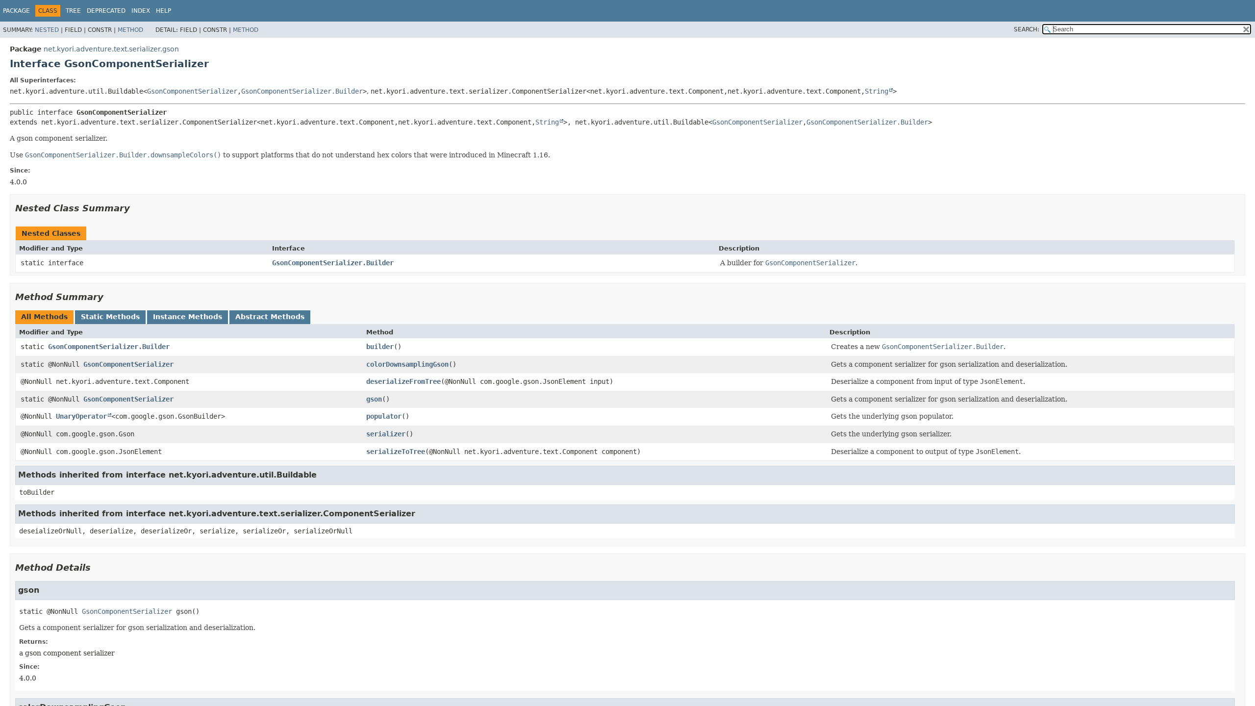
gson (374, 399)
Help (163, 10)
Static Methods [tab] (110, 317)
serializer (385, 434)
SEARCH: (1026, 29)
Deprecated (106, 10)
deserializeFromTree (403, 381)
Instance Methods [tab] (187, 317)
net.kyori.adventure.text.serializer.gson (111, 49)
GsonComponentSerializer (192, 91)
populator (384, 416)
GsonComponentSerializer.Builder (302, 91)
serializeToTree (395, 451)
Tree (73, 10)
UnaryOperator (81, 416)
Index (140, 10)
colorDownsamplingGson (407, 364)
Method (130, 29)
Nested (47, 29)
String (876, 91)
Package (16, 10)
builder (380, 347)
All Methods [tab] (44, 317)
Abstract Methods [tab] (269, 317)
